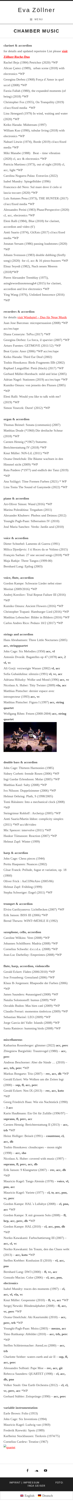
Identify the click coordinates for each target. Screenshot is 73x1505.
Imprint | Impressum (24, 1482)
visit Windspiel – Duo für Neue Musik (42, 317)
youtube (45, 1470)
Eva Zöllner (36, 10)
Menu (39, 19)
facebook (27, 1470)
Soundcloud (36, 1470)
